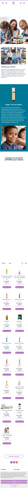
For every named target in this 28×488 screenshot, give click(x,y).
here (13, 477)
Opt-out (14, 482)
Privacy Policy (14, 486)
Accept (14, 480)
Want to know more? (14, 484)
